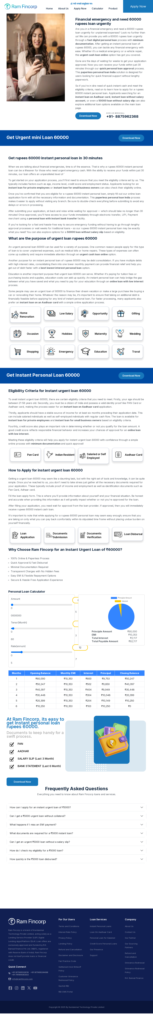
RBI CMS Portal (66, 992)
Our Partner (130, 938)
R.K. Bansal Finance (134, 978)
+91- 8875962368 (122, 116)
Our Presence (96, 949)
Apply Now (80, 8)
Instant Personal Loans (100, 926)
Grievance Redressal (134, 963)
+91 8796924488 (39, 972)
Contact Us (130, 932)
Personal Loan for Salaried (102, 938)
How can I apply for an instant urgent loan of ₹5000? (40, 807)
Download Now (88, 115)
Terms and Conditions (69, 926)
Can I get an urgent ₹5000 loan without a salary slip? (40, 841)
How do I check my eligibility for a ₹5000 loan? (36, 850)
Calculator (97, 8)
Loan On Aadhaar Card (101, 932)
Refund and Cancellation (70, 949)
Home (49, 8)
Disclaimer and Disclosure (71, 955)
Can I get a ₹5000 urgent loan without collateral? (37, 815)
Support (93, 955)
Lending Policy (65, 943)
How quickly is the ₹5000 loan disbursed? (33, 859)
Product (113, 8)
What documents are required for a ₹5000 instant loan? (41, 833)
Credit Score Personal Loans (103, 943)
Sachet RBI (64, 986)
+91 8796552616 (20, 972)
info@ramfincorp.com (22, 979)
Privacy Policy (65, 938)
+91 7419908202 (20, 974)
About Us (63, 8)
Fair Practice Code (67, 961)
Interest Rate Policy (67, 932)
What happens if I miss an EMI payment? (33, 824)
